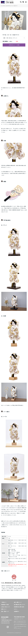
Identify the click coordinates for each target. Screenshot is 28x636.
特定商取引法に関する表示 (19, 606)
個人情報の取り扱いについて (19, 604)
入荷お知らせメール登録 (14, 45)
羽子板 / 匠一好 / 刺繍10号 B (12, 5)
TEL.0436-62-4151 (19, 617)
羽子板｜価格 (5, 5)
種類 (4, 37)
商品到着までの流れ (5, 604)
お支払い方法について (5, 606)
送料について (3, 609)
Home (2, 5)
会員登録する (16, 611)
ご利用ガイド (3, 602)
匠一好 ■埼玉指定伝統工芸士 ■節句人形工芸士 (11, 582)
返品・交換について (5, 611)
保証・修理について (18, 602)
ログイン (15, 609)
